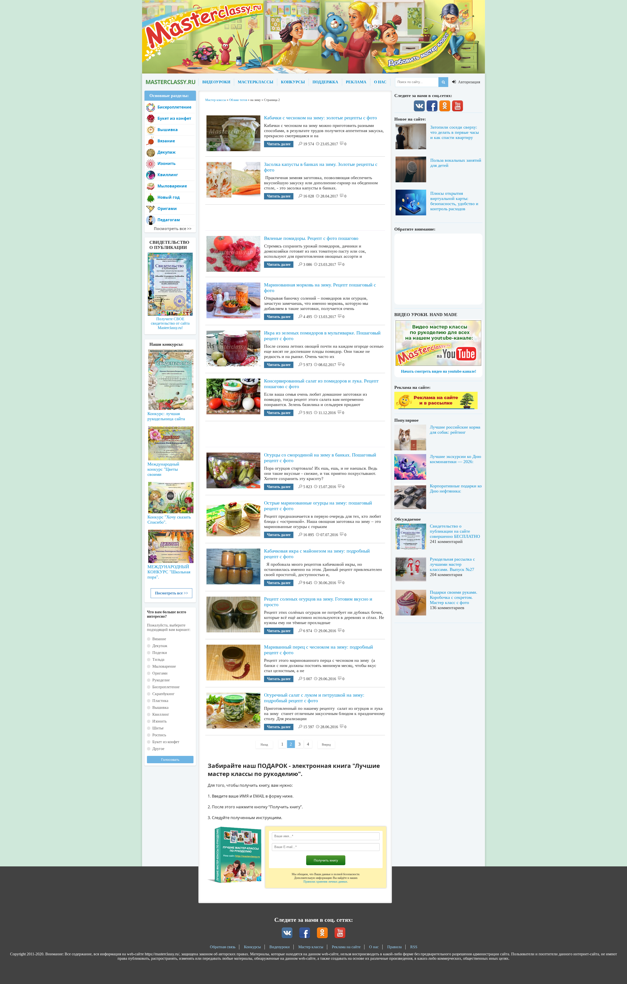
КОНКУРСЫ (293, 82)
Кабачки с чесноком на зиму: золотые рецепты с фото (320, 117)
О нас (374, 947)
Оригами (167, 208)
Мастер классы (310, 947)
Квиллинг (167, 174)
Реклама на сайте (346, 947)
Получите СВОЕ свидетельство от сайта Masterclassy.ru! (170, 323)
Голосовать (170, 760)
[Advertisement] (295, 216)
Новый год (168, 197)
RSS (413, 947)
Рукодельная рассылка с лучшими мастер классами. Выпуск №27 (452, 564)
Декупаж (166, 152)
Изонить (166, 163)
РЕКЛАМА (356, 82)
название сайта (170, 82)
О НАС (380, 82)
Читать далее (278, 144)
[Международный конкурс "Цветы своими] (170, 441)
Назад (264, 744)
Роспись (159, 735)
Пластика (160, 701)
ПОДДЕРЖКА (325, 82)
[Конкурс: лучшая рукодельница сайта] (170, 364)
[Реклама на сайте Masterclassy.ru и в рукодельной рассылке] (436, 408)
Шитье (158, 728)
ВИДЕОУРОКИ (216, 82)
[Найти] (443, 82)
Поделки (159, 653)
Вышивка (167, 129)
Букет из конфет (174, 118)
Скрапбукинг (163, 694)
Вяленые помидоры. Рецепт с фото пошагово (311, 238)
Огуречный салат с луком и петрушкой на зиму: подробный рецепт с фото (314, 697)
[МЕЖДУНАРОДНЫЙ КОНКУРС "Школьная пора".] (170, 544)
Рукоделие (161, 680)
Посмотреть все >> (171, 593)
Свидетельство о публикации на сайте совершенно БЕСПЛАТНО (455, 531)
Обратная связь (222, 947)
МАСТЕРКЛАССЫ (255, 82)
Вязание (166, 141)
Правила (394, 947)
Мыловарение (172, 186)
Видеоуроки (279, 947)
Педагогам (168, 219)
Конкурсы (252, 947)
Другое (158, 749)
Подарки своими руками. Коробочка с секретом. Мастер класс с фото (453, 597)
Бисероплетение (174, 107)
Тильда (158, 659)
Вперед (326, 744)
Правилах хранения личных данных (325, 881)
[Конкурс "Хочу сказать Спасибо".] (170, 496)
